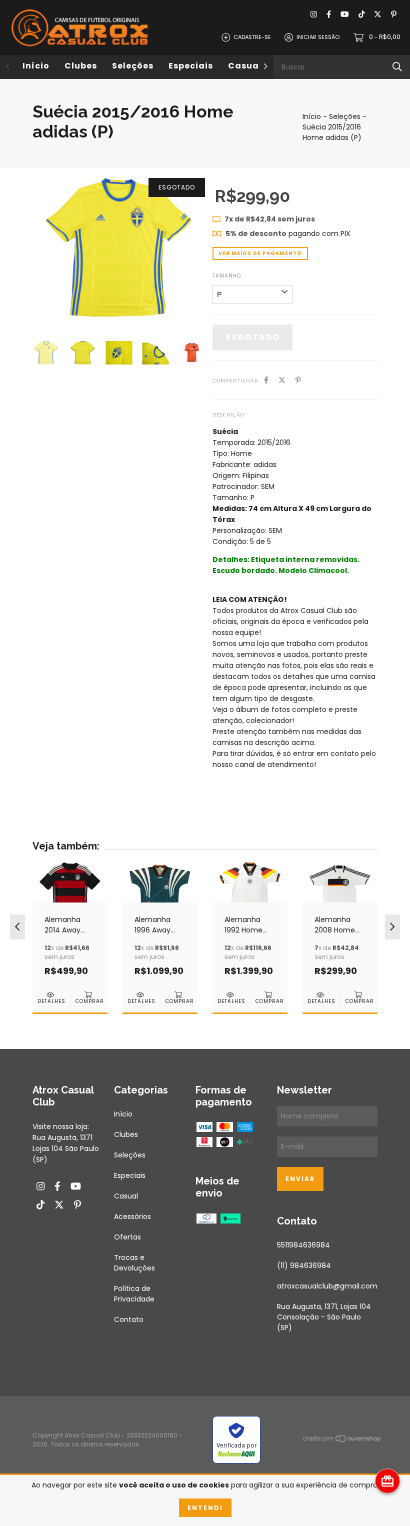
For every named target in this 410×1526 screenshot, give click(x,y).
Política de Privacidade (134, 1294)
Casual (245, 66)
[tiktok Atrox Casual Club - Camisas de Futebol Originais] (361, 14)
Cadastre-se (252, 37)
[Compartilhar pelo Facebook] (266, 380)
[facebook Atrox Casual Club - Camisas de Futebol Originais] (328, 14)
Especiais (190, 66)
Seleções (133, 66)
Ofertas (127, 1237)
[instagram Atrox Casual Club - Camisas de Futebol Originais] (313, 14)
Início (36, 66)
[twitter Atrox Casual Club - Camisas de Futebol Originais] (378, 14)
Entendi (205, 1508)
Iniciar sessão (318, 37)
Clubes (80, 66)
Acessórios (132, 1217)
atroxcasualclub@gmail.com (327, 1286)
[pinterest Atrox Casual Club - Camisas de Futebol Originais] (393, 14)
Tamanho (226, 276)
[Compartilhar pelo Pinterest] (298, 380)
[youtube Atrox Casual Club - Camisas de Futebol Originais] (344, 14)
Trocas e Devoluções (134, 1262)
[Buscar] (397, 67)
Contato (129, 1319)
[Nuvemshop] (342, 1441)
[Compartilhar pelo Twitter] (282, 380)
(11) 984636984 (304, 1265)
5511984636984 (303, 1245)
